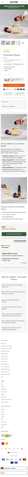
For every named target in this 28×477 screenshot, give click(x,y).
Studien (3, 386)
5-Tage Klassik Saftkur (6, 348)
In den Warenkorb (14, 85)
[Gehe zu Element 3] (13, 43)
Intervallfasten (4, 353)
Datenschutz (4, 424)
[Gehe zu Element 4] (18, 43)
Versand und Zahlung (6, 399)
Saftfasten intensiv (5, 351)
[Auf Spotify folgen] (22, 449)
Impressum (3, 422)
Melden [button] (5, 260)
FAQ (2, 384)
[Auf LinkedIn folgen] (18, 449)
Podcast (3, 409)
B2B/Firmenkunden (5, 374)
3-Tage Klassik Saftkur (6, 346)
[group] (14, 227)
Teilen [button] (8, 260)
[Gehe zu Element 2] (8, 43)
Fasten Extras (4, 356)
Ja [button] (2, 260)
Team (2, 411)
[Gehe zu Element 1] (3, 43)
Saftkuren (3, 343)
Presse (2, 417)
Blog (2, 419)
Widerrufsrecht (4, 402)
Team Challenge (5, 371)
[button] (14, 51)
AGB (2, 427)
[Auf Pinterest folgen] (10, 449)
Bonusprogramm (5, 364)
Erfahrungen (4, 391)
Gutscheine (4, 361)
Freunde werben (5, 366)
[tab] (20, 241)
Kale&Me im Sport (5, 369)
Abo (2, 377)
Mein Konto (4, 397)
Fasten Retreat (4, 358)
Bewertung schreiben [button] (14, 234)
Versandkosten (12, 60)
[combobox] (14, 468)
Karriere (3, 414)
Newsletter (3, 389)
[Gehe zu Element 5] (23, 43)
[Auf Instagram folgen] (6, 449)
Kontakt (3, 394)
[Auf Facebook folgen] (1, 449)
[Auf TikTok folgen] (14, 449)
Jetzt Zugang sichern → (14, 7)
